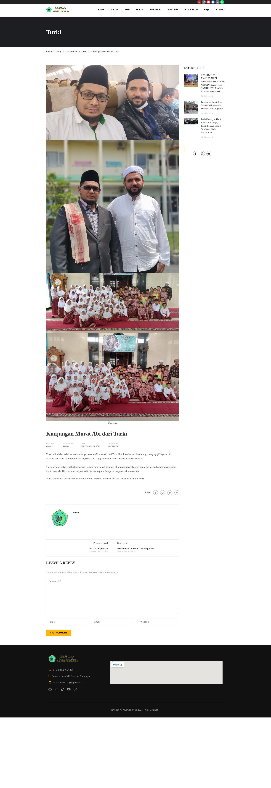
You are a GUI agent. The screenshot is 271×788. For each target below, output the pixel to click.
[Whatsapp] (222, 2)
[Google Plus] (162, 492)
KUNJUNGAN (191, 9)
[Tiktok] (204, 2)
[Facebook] (213, 2)
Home (49, 51)
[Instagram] (199, 2)
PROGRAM (172, 9)
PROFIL (114, 9)
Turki (84, 51)
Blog (58, 51)
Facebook (195, 153)
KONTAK (220, 9)
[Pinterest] (176, 492)
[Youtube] (208, 2)
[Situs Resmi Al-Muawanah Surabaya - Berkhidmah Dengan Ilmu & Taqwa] (58, 9)
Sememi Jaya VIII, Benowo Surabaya (71, 676)
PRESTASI (155, 9)
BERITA (139, 9)
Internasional (71, 51)
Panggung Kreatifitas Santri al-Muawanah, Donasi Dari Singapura (212, 105)
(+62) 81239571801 (63, 670)
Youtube (208, 153)
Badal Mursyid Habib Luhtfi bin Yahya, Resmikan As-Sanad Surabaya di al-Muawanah (211, 126)
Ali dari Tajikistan (98, 548)
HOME (101, 9)
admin (49, 446)
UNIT (127, 9)
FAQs (206, 9)
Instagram (202, 153)
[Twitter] (169, 492)
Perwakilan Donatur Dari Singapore (135, 548)
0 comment (114, 446)
